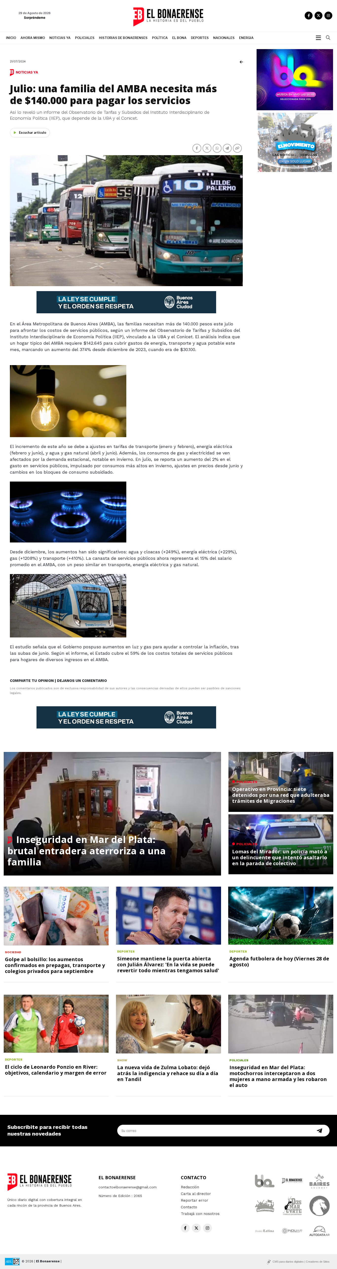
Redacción (190, 1187)
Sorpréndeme (34, 17)
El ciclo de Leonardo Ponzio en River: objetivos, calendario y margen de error (56, 1070)
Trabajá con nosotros (200, 1214)
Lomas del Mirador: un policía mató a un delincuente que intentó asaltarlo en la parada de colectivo (279, 857)
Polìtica (160, 38)
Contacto (189, 1207)
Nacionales (224, 38)
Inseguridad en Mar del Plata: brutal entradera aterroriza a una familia (86, 850)
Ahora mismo (32, 38)
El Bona (179, 38)
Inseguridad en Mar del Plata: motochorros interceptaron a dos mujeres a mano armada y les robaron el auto (278, 1076)
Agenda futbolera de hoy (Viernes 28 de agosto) (279, 961)
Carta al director (196, 1194)
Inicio (11, 38)
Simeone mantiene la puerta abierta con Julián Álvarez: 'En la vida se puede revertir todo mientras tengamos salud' (168, 964)
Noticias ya (60, 38)
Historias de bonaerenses (123, 38)
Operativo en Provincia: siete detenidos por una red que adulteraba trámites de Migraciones (281, 795)
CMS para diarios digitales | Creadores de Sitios (301, 1261)
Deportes (200, 38)
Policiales (84, 38)
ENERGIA (246, 38)
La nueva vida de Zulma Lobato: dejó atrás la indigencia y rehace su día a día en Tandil (167, 1073)
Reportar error (194, 1200)
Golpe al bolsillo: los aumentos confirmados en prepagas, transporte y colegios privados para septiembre (55, 965)
